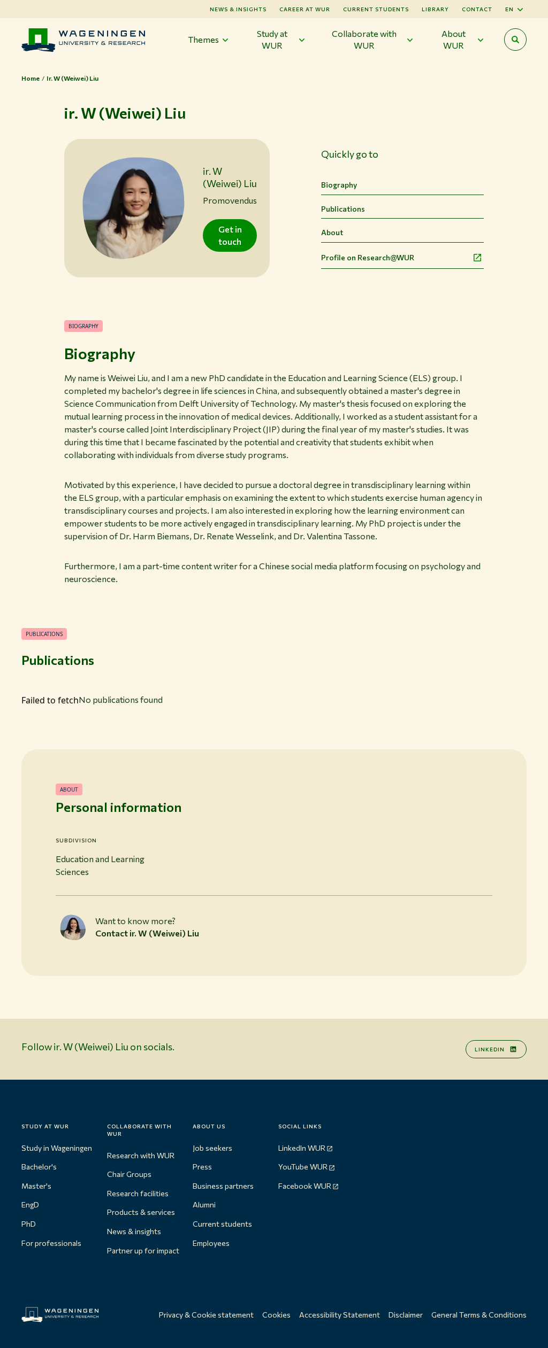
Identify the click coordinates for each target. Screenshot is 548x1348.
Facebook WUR (304, 1185)
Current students (376, 9)
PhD (28, 1223)
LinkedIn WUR (301, 1147)
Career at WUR (304, 9)
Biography (339, 184)
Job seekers (212, 1147)
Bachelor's (39, 1166)
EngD (30, 1204)
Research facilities (138, 1193)
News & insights (134, 1231)
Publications (343, 208)
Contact (477, 9)
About (332, 232)
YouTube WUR (303, 1166)
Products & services (141, 1212)
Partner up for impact (143, 1250)
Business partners (223, 1185)
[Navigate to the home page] (83, 40)
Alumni (204, 1204)
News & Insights (238, 9)
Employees (211, 1243)
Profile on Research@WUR (367, 257)
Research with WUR (140, 1155)
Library (435, 9)
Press (202, 1166)
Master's (36, 1185)
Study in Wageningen (56, 1147)
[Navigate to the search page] (515, 39)
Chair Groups (129, 1174)
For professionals (51, 1243)
